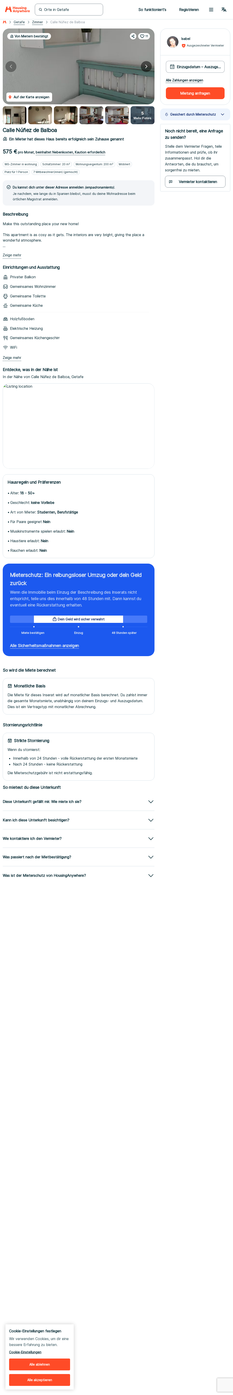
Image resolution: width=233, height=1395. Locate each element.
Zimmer (37, 22)
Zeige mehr (12, 255)
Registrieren (189, 9)
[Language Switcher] (223, 9)
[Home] (17, 9)
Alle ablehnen (39, 1364)
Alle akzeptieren (39, 1380)
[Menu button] (211, 9)
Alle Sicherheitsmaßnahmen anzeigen (44, 645)
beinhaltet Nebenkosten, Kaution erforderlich (70, 152)
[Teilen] (133, 36)
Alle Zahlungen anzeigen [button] (184, 80)
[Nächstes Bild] (146, 66)
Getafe (19, 22)
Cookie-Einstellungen (25, 1352)
